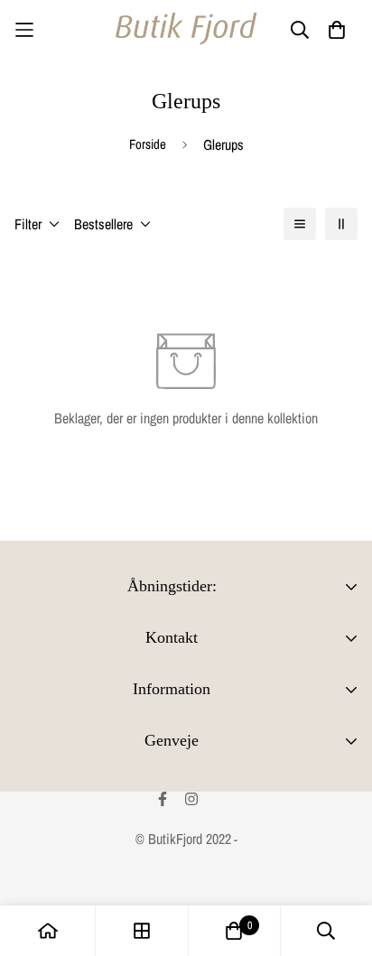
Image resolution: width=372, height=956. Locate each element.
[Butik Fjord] (186, 30)
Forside (147, 144)
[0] (234, 931)
